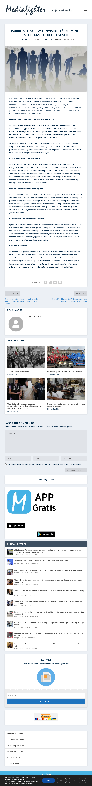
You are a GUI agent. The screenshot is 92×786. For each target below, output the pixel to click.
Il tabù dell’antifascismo (18, 371)
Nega (61, 780)
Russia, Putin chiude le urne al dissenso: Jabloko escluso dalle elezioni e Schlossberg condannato (49, 592)
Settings (75, 780)
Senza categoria (30, 595)
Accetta (48, 780)
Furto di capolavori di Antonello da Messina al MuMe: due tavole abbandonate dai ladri (48, 645)
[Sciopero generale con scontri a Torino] (66, 357)
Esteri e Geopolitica (31, 573)
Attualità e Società (61, 39)
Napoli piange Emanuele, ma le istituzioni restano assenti (66, 405)
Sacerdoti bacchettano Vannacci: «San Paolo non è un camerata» (41, 561)
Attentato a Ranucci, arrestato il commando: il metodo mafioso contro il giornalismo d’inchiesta (25, 406)
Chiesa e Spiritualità (31, 563)
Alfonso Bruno (33, 39)
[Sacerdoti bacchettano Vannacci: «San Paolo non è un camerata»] (10, 562)
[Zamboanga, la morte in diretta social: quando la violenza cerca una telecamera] (10, 572)
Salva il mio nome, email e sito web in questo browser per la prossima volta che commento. (45, 464)
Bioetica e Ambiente (31, 585)
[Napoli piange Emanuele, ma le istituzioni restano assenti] (66, 389)
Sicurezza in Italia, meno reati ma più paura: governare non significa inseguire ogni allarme (49, 623)
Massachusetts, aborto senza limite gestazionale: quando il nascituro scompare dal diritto (48, 581)
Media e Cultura (30, 606)
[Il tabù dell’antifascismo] (26, 357)
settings (30, 784)
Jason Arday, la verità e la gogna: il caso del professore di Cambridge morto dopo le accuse (49, 634)
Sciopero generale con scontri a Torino (64, 371)
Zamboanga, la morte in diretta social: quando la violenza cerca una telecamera (48, 570)
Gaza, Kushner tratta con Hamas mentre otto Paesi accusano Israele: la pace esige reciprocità (49, 613)
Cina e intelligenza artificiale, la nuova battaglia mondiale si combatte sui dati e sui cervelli (48, 602)
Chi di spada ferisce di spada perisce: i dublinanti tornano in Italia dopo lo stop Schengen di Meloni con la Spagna (47, 551)
